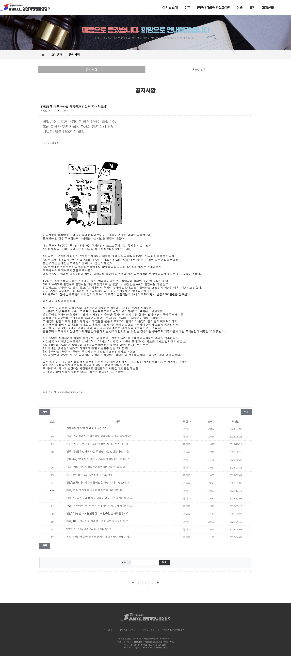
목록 (45, 411)
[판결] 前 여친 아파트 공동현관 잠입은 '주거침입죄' (94, 490)
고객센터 (268, 7)
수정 (246, 411)
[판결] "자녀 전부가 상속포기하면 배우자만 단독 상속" (96, 467)
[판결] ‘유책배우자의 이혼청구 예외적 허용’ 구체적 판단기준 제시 (99, 505)
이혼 (187, 7)
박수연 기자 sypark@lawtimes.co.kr (63, 392)
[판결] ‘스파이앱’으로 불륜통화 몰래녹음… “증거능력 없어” (98, 436)
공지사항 (91, 69)
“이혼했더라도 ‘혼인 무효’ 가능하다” (86, 428)
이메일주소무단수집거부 (173, 630)
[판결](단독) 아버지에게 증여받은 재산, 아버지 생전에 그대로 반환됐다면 (99, 482)
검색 (164, 562)
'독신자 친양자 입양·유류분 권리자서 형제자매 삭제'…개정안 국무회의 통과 (99, 536)
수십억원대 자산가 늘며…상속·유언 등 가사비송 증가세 (97, 443)
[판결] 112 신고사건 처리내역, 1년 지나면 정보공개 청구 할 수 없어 (99, 521)
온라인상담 (199, 69)
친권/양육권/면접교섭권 (213, 7)
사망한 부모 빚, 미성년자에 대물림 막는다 (89, 529)
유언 (252, 7)
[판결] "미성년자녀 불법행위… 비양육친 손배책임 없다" (97, 513)
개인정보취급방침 (127, 630)
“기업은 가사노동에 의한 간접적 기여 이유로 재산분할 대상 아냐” (99, 498)
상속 (240, 7)
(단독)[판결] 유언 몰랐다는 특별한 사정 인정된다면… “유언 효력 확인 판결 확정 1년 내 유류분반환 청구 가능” (99, 451)
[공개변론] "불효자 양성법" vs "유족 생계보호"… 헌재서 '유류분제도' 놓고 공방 (99, 459)
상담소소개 (170, 7)
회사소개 (108, 630)
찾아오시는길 (148, 630)
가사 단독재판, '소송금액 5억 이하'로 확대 (89, 474)
